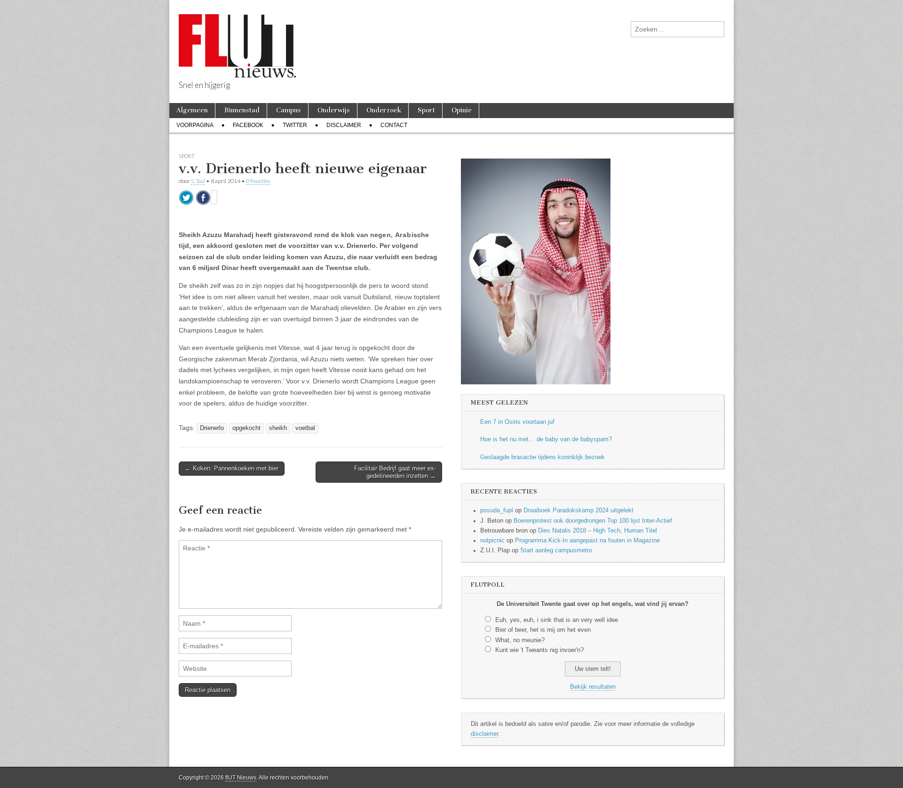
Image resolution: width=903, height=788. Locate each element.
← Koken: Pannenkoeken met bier (231, 468)
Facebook (248, 125)
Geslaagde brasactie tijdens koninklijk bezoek (542, 457)
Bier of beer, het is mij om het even (543, 630)
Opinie (462, 110)
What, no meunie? (520, 640)
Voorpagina (195, 125)
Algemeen (192, 110)
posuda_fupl (496, 510)
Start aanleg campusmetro (556, 550)
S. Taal (198, 180)
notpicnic (492, 540)
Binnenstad (242, 110)
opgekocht (246, 428)
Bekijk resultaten (593, 687)
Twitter (295, 125)
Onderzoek (383, 110)
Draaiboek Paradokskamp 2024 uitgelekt (578, 510)
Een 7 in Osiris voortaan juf (517, 422)
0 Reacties (258, 180)
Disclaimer (343, 125)
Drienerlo (212, 428)
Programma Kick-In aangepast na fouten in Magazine (587, 540)
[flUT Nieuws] (237, 39)
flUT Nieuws (240, 777)
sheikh (278, 428)
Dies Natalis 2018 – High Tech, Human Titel (597, 530)
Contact (393, 125)
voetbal (305, 428)
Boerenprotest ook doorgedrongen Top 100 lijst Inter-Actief (593, 520)
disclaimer (484, 734)
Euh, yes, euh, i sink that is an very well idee (556, 620)
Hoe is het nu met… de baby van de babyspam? (546, 439)
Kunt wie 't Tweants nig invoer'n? (539, 650)
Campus (288, 110)
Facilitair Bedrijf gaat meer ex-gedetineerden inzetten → (395, 472)
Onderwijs (333, 110)
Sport (426, 110)
